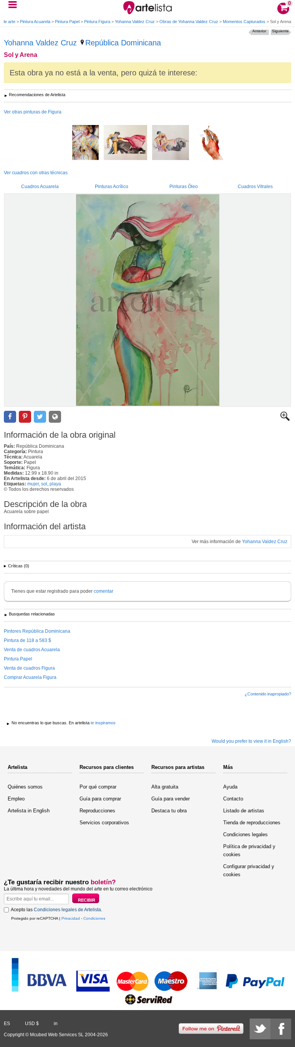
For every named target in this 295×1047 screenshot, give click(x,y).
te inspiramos (103, 722)
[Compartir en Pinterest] (25, 417)
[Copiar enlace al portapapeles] (55, 417)
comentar (103, 591)
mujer (33, 484)
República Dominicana (123, 42)
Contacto (233, 799)
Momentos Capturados (244, 21)
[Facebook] (280, 1029)
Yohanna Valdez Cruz (135, 21)
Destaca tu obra (169, 811)
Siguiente (280, 31)
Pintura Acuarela (35, 21)
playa (55, 484)
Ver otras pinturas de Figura (32, 112)
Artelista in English (29, 811)
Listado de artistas (243, 811)
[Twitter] (260, 1029)
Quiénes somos (25, 787)
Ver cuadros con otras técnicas (36, 172)
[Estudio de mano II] (208, 143)
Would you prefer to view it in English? (251, 741)
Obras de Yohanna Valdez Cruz (188, 21)
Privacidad (70, 918)
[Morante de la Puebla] (170, 143)
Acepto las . (56, 909)
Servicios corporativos (104, 822)
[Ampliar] (285, 419)
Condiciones (94, 918)
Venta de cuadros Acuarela (32, 649)
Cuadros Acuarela (40, 186)
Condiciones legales (245, 834)
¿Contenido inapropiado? (268, 694)
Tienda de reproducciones (251, 822)
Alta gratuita (164, 787)
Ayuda (230, 787)
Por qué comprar (98, 787)
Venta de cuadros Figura (29, 668)
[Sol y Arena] (147, 300)
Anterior (259, 31)
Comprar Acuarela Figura (30, 677)
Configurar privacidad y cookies (248, 870)
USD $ (32, 1023)
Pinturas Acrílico (111, 186)
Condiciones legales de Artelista (67, 909)
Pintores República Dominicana (37, 631)
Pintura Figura (97, 21)
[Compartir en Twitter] (40, 417)
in (56, 1023)
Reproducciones (97, 811)
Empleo (16, 799)
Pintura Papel (67, 21)
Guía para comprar (100, 799)
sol (44, 484)
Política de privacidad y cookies (249, 850)
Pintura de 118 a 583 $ (27, 640)
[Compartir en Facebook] (10, 417)
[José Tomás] (125, 143)
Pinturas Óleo (183, 186)
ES (7, 1023)
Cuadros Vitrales (255, 186)
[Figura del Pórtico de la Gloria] (85, 143)
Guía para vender (170, 799)
